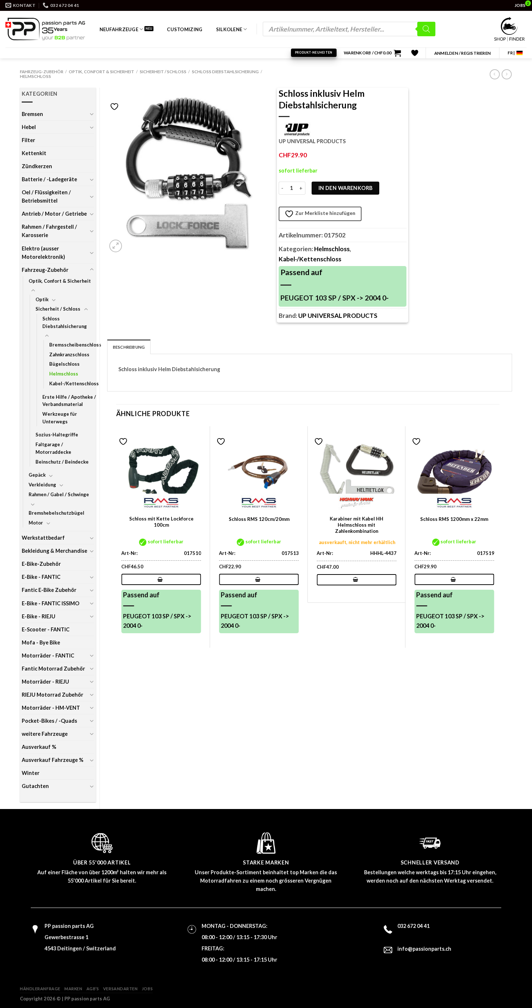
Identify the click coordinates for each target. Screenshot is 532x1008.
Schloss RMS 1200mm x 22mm (454, 519)
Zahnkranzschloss (69, 354)
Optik (41, 299)
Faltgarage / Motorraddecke (53, 448)
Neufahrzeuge (119, 29)
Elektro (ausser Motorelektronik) (43, 252)
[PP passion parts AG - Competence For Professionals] (45, 29)
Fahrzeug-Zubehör (41, 71)
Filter (28, 140)
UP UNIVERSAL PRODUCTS (337, 315)
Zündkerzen (37, 166)
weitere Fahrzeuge (45, 734)
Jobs (147, 988)
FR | (511, 52)
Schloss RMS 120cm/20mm (259, 519)
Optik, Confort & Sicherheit (101, 71)
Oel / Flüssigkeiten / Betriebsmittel (46, 196)
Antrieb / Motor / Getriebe (54, 214)
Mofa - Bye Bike (41, 642)
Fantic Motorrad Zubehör (53, 668)
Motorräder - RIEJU (45, 682)
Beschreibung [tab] (129, 347)
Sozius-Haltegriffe (56, 434)
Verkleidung (42, 485)
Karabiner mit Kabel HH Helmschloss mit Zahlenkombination (356, 525)
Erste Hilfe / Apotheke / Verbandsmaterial (69, 400)
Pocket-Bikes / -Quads (49, 721)
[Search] (426, 29)
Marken (73, 988)
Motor (36, 523)
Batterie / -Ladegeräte (49, 179)
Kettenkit (34, 153)
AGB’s (92, 988)
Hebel (29, 127)
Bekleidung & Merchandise (54, 551)
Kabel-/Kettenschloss (74, 383)
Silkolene (229, 29)
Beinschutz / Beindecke (62, 462)
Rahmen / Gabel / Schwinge (59, 494)
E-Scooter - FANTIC (45, 629)
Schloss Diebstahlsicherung (225, 71)
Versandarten (120, 988)
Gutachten (35, 786)
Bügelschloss (64, 364)
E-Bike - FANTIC (41, 577)
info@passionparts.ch (424, 949)
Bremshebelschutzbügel (56, 513)
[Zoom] (115, 246)
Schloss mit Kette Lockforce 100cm (161, 522)
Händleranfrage (40, 988)
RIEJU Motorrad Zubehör (52, 695)
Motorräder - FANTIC (48, 655)
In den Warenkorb (345, 188)
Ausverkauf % (39, 747)
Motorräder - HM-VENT (51, 708)
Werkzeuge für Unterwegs (59, 417)
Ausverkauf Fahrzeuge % (52, 760)
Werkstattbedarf (43, 538)
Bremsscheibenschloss (75, 345)
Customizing (184, 29)
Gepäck (37, 475)
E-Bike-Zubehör (41, 564)
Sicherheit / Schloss (163, 71)
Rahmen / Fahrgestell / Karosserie (49, 231)
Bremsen (32, 114)
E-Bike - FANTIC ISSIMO (50, 603)
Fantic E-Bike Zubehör (49, 590)
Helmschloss (35, 76)
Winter (30, 773)
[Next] (499, 536)
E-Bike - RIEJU (38, 616)
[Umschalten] (91, 114)
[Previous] (116, 536)
